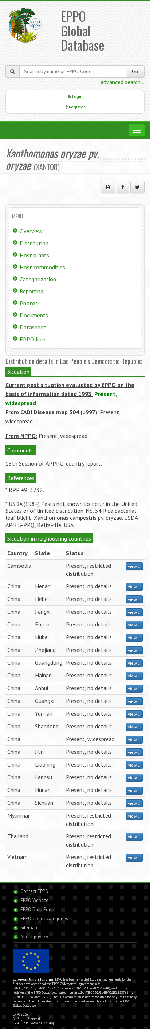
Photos (29, 303)
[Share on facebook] (123, 187)
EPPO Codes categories (44, 918)
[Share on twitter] (137, 187)
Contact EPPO (34, 891)
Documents (34, 315)
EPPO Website (34, 900)
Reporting (31, 291)
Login (77, 96)
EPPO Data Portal (38, 909)
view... (134, 566)
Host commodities (42, 267)
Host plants (34, 255)
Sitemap (28, 928)
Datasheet (33, 327)
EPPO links (33, 339)
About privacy (34, 937)
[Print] (108, 187)
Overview (31, 231)
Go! (136, 71)
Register (77, 107)
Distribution (34, 243)
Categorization (38, 279)
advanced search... (122, 82)
